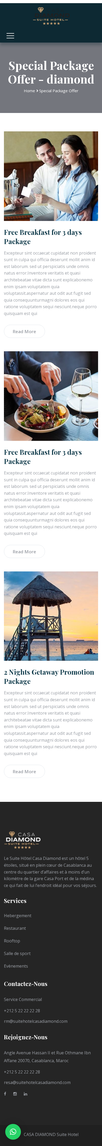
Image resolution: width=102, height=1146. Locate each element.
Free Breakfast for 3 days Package (43, 237)
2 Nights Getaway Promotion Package (49, 676)
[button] (13, 1132)
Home (29, 90)
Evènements (16, 966)
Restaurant (15, 928)
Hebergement (17, 915)
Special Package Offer (58, 90)
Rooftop (12, 941)
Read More (24, 331)
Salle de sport (17, 953)
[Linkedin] (25, 1095)
